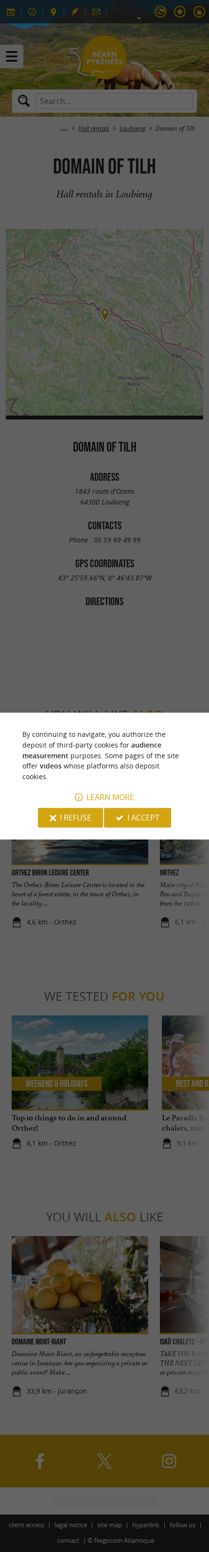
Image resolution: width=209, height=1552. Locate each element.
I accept (143, 817)
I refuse (75, 817)
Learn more (110, 797)
